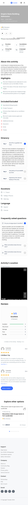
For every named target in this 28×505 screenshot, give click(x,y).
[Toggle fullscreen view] (25, 269)
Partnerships (4, 479)
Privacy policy (4, 470)
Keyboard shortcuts (11, 299)
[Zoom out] (25, 296)
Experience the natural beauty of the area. (12, 178)
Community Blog (5, 466)
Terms (19, 299)
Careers (3, 468)
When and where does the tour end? (12, 253)
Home (2, 19)
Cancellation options (6, 454)
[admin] (24, 409)
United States (8, 19)
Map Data (16, 299)
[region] (14, 284)
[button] (21, 3)
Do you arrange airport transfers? (13, 223)
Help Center (4, 450)
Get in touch (4, 484)
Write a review (6, 388)
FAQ (2, 481)
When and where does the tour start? (12, 245)
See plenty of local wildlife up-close (13, 171)
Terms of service (5, 472)
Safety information (5, 456)
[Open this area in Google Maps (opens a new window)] (3, 299)
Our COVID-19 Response (7, 452)
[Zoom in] (25, 293)
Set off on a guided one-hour (12, 143)
